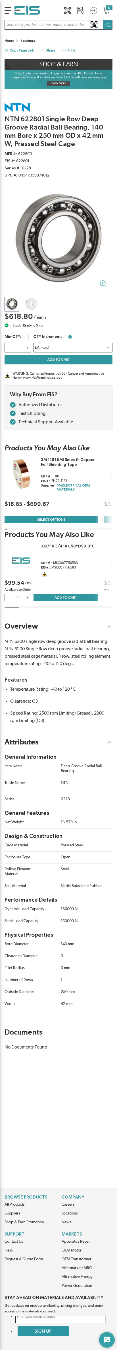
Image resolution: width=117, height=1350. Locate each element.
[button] (58, 25)
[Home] (27, 10)
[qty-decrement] (8, 347)
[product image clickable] (12, 304)
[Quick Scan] (67, 10)
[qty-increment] (27, 347)
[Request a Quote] (80, 10)
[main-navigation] (8, 10)
